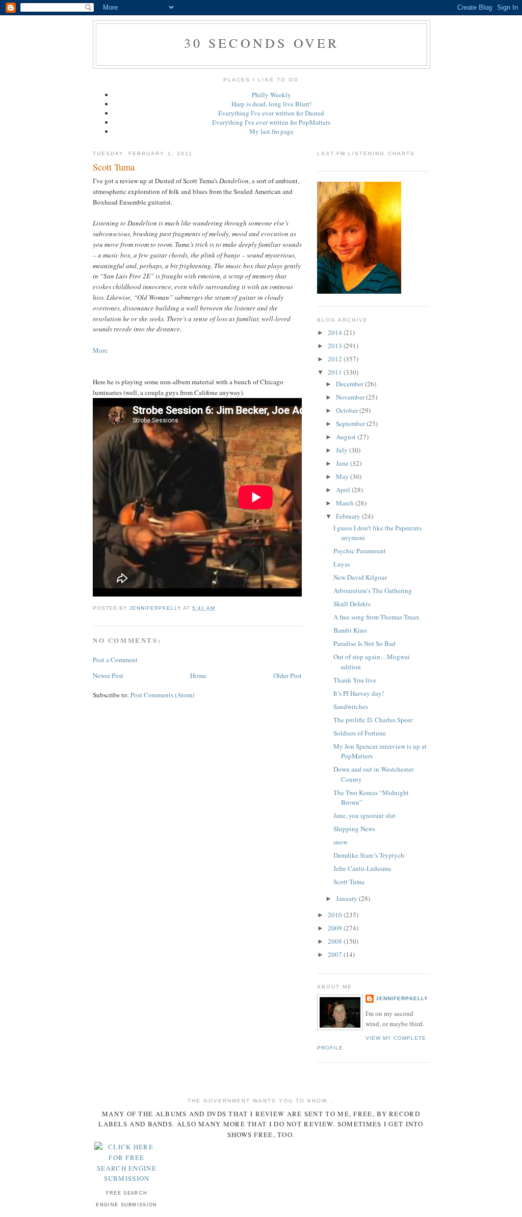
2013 (336, 345)
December (350, 383)
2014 (336, 332)
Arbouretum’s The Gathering (372, 590)
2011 (336, 372)
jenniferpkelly (402, 998)
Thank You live (354, 680)
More (100, 350)
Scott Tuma (348, 881)
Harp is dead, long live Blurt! (271, 103)
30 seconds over (262, 42)
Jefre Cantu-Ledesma (362, 868)
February (349, 516)
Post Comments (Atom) (162, 694)
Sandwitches (350, 706)
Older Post (287, 675)
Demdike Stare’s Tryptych (368, 855)
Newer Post (108, 675)
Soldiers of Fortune (359, 733)
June (343, 463)
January (347, 898)
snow (340, 841)
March (345, 502)
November (351, 397)
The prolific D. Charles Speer (372, 719)
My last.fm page (271, 131)
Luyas (341, 564)
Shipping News (354, 828)
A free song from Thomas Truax (376, 616)
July (342, 450)
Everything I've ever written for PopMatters (271, 122)
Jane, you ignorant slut (364, 815)
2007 (336, 954)
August (346, 436)
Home (198, 675)
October (347, 410)
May (343, 476)
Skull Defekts (352, 603)
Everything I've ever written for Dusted (271, 113)
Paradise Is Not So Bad (364, 643)
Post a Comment (115, 659)
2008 (336, 941)
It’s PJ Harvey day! (358, 693)
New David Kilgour (360, 577)
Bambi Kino (350, 630)
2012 (336, 358)
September (351, 423)
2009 (336, 927)
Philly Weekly (271, 94)
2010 (336, 914)
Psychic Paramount (359, 550)
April (344, 489)
